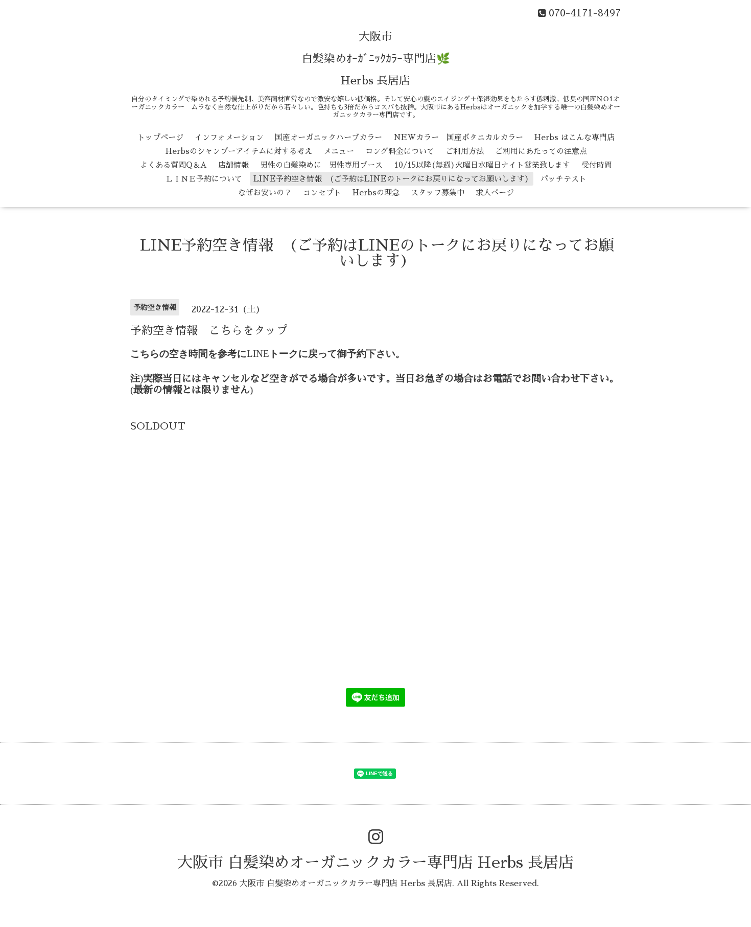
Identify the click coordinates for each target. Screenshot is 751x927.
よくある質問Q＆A (173, 165)
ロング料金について (399, 151)
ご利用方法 (464, 151)
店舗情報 (233, 165)
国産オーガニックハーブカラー (328, 137)
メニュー (338, 151)
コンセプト (322, 192)
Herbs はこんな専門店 (574, 137)
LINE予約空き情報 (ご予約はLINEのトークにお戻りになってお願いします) (391, 179)
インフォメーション (229, 137)
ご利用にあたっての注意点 (541, 151)
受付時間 (596, 165)
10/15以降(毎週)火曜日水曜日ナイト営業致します (482, 165)
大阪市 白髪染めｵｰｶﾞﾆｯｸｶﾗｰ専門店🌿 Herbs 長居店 (375, 58)
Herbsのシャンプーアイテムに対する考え (239, 151)
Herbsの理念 (376, 192)
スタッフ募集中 (437, 192)
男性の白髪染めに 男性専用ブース (321, 165)
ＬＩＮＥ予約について (204, 179)
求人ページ (495, 192)
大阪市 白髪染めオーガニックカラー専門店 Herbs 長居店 (375, 862)
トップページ (160, 137)
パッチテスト (563, 179)
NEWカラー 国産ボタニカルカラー (458, 137)
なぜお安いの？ (265, 192)
